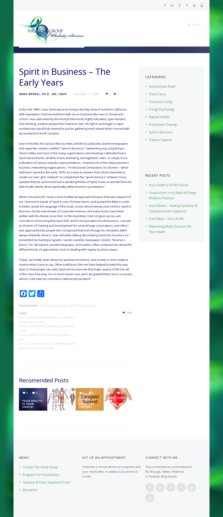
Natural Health (159, 117)
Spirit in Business (83, 306)
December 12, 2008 (86, 94)
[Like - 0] (124, 313)
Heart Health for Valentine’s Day (118, 402)
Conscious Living (160, 102)
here (100, 471)
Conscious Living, (54, 306)
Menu (196, 25)
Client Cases (157, 94)
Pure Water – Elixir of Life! (166, 219)
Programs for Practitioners (41, 475)
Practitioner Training (163, 124)
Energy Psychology (161, 109)
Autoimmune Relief (162, 86)
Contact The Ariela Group (40, 467)
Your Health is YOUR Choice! (32, 403)
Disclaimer (30, 490)
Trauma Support (160, 140)
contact (112, 471)
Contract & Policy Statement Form (47, 482)
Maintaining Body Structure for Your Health (61, 400)
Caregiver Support (87, 405)
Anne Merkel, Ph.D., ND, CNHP (43, 94)
